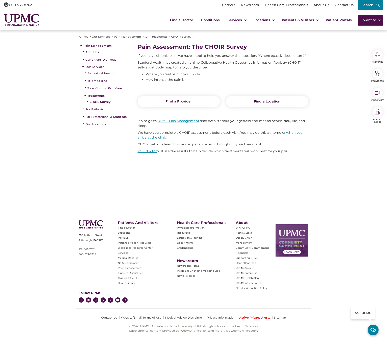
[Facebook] (81, 300)
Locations (124, 232)
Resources (183, 232)
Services (123, 252)
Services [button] (235, 20)
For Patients (94, 109)
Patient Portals (339, 20)
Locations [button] (262, 20)
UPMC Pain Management (178, 121)
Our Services (94, 67)
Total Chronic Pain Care (104, 88)
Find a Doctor (181, 20)
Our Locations (95, 124)
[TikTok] (125, 300)
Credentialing (185, 247)
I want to (369, 20)
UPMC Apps (243, 267)
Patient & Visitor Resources (134, 242)
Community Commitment (252, 247)
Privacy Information (221, 317)
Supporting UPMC (247, 257)
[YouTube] (117, 300)
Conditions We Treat (100, 59)
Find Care (377, 62)
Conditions (210, 20)
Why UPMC (243, 227)
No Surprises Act (128, 262)
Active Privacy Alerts (254, 317)
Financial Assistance (130, 272)
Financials (242, 252)
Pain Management (97, 46)
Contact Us (344, 5)
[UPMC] (21, 20)
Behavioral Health (100, 73)
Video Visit (377, 100)
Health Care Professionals (286, 5)
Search (367, 5)
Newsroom (250, 5)
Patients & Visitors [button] (298, 20)
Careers (228, 5)
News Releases (186, 275)
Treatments (96, 95)
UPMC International (248, 283)
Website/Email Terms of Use (141, 317)
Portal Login (377, 120)
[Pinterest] (103, 300)
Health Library (126, 283)
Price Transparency (130, 267)
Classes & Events (128, 278)
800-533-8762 (20, 5)
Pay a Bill (123, 237)
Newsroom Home (188, 265)
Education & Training (190, 237)
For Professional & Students (106, 117)
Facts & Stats (244, 232)
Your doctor (147, 151)
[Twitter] (110, 300)
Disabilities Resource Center (135, 247)
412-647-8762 (87, 249)
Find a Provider (178, 101)
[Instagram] (88, 300)
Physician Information (191, 227)
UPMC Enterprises (247, 272)
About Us (321, 5)
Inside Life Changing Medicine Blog (198, 270)
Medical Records (128, 257)
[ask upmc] (373, 330)
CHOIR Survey (99, 102)
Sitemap (280, 317)
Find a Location (267, 101)
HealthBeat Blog (246, 262)
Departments (185, 242)
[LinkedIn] (95, 300)
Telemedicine (97, 81)
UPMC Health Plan (247, 278)
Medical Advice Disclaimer (184, 317)
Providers (377, 81)
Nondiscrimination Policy (251, 288)
